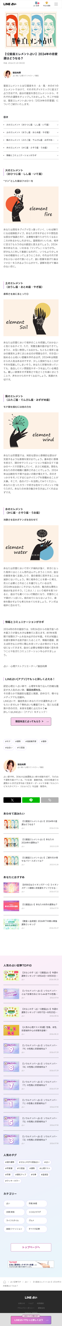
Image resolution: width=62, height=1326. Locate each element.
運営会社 (41, 1308)
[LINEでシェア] (31, 800)
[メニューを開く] (56, 4)
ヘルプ (30, 1303)
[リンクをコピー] (50, 800)
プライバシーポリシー (25, 1308)
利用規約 (40, 1303)
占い (26, 1281)
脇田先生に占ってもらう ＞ (29, 721)
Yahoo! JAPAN (31, 1312)
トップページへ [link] (31, 1247)
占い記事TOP (15, 1281)
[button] (31, 30)
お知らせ (21, 1303)
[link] (10, 4)
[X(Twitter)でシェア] (12, 800)
